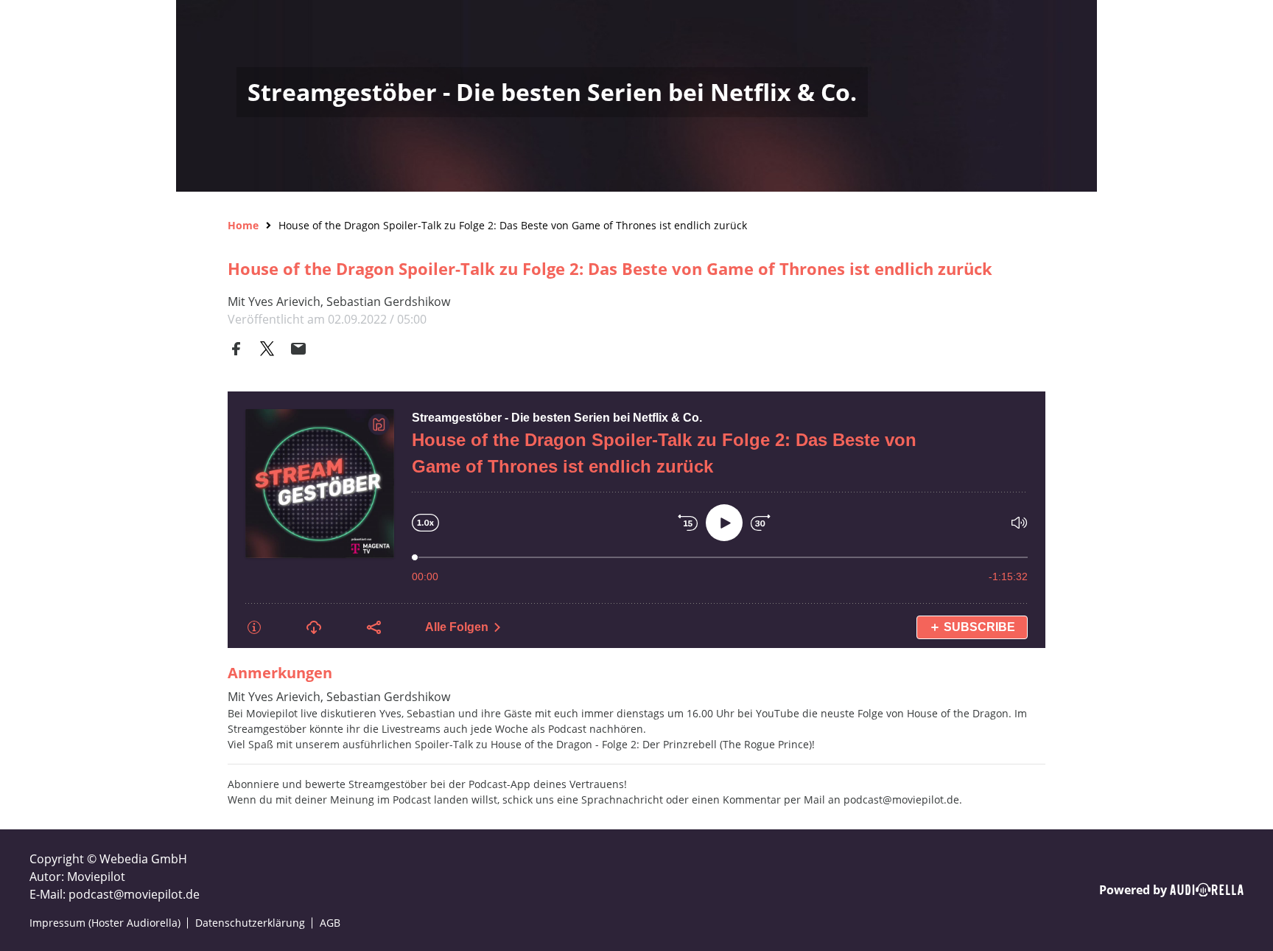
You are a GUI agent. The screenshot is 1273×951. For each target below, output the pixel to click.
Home (243, 225)
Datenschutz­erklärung (250, 923)
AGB (330, 923)
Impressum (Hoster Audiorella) (104, 923)
